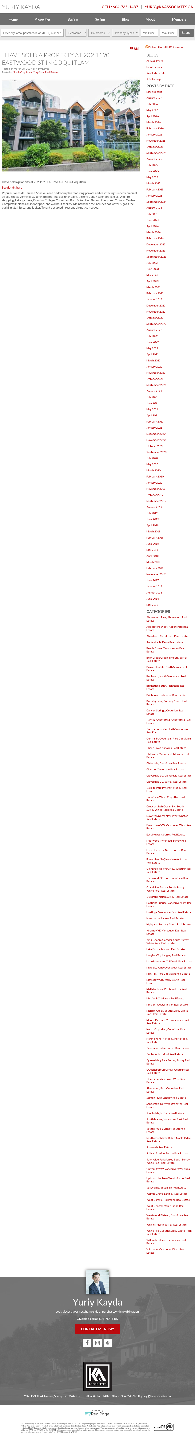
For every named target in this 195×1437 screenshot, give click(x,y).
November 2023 (155, 250)
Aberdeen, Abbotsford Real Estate (167, 636)
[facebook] (87, 1343)
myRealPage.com (97, 1414)
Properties (43, 19)
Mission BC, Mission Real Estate (165, 998)
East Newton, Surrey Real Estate (165, 834)
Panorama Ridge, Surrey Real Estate (167, 1048)
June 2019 (152, 519)
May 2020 (152, 464)
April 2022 (152, 354)
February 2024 (155, 238)
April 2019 (152, 525)
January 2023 (154, 299)
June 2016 (152, 598)
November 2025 (155, 140)
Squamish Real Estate (159, 1147)
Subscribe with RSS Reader (166, 47)
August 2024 (154, 207)
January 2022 (154, 366)
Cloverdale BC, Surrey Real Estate (166, 781)
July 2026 (152, 104)
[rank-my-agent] (108, 1343)
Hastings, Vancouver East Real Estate (168, 912)
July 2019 (152, 513)
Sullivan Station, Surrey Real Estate (167, 1153)
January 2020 (154, 482)
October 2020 (154, 446)
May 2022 (152, 348)
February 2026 (155, 128)
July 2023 (152, 262)
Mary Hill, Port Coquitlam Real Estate (168, 973)
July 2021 (152, 397)
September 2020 (156, 452)
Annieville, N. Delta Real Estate (164, 642)
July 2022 (152, 336)
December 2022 (155, 305)
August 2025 (154, 158)
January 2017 (154, 586)
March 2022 (153, 360)
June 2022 (152, 342)
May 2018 (152, 549)
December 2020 (155, 433)
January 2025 (154, 195)
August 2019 (154, 507)
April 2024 (152, 226)
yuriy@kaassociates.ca (169, 6)
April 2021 (152, 415)
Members (179, 19)
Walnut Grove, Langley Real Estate (167, 1193)
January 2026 (154, 134)
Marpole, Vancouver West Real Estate (169, 967)
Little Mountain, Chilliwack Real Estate (169, 961)
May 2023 (152, 275)
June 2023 (152, 268)
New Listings (154, 67)
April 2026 (152, 116)
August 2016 (154, 592)
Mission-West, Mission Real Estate (167, 1004)
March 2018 (153, 562)
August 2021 (154, 391)
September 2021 (156, 384)
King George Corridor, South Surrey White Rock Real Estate (167, 941)
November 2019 (155, 488)
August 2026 (154, 97)
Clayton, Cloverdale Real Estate (165, 769)
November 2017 (155, 574)
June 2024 (152, 220)
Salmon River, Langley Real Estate (166, 1097)
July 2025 (152, 165)
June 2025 (152, 171)
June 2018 (152, 543)
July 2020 (152, 458)
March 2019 (153, 531)
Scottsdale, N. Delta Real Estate (165, 1113)
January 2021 (154, 427)
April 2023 (152, 281)
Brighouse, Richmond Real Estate (166, 695)
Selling (100, 19)
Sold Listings (153, 79)
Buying (73, 19)
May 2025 (152, 177)
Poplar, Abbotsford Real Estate (164, 1054)
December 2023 (155, 244)
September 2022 (156, 323)
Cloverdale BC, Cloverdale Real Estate (169, 775)
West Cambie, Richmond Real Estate (168, 1199)
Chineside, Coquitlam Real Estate (166, 763)
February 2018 (155, 568)
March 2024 (153, 232)
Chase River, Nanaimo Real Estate (166, 747)
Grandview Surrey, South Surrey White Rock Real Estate (165, 889)
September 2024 (156, 201)
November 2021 (155, 372)
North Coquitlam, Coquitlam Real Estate (35, 72)
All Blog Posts (154, 60)
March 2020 (153, 470)
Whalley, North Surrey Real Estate (166, 1224)
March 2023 (153, 287)
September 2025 (156, 152)
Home (13, 19)
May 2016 (152, 604)
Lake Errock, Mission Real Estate (165, 949)
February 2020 (155, 476)
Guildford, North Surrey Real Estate (167, 896)
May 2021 (152, 409)
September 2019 (156, 500)
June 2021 (152, 403)
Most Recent (154, 91)
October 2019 (154, 494)
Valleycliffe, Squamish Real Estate (166, 1187)
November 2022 (155, 311)
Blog (125, 19)
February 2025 (155, 189)
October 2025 (154, 146)
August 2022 (154, 329)
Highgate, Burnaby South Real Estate (168, 924)
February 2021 (155, 421)
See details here (12, 187)
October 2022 (154, 317)
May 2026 (152, 110)
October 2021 (154, 378)
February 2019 (155, 537)
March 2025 (153, 183)
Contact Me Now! (97, 1329)
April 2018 (152, 555)
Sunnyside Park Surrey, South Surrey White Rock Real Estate (168, 1161)
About (150, 19)
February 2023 (155, 293)
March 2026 (153, 122)
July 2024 (152, 213)
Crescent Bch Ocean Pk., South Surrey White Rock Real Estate (165, 808)
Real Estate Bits (155, 73)
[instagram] (97, 1343)
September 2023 (156, 256)
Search (186, 32)
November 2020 (155, 439)
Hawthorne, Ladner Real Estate (165, 918)
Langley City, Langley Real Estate (165, 955)
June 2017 (152, 580)
